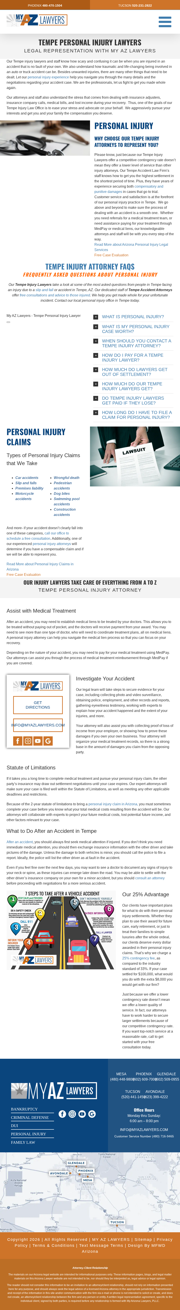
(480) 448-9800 (122, 1079)
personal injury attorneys (51, 544)
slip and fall (44, 290)
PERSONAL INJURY (28, 1134)
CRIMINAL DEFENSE (30, 1117)
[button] (133, 317)
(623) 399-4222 (156, 1097)
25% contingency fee (138, 958)
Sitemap (143, 1239)
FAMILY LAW (23, 1142)
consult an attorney (150, 878)
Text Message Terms (101, 1245)
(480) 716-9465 (163, 1136)
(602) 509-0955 (167, 1079)
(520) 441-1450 (133, 1097)
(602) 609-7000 (145, 1079)
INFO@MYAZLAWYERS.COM (144, 1130)
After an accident (20, 842)
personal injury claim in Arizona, (113, 804)
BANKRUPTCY (24, 1109)
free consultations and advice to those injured (55, 295)
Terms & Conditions (53, 1245)
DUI (14, 1125)
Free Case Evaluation (111, 255)
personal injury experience (48, 77)
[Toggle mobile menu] (166, 21)
